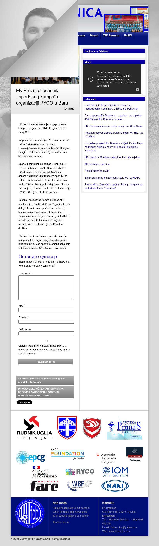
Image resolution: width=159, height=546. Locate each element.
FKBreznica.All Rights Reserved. (51, 539)
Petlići (128, 35)
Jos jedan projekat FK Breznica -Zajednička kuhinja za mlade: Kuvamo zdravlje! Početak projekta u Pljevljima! (114, 146)
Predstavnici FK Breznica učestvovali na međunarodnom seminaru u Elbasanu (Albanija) (111, 106)
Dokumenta (78, 35)
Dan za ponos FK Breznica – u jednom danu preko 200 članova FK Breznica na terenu (113, 117)
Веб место (24, 329)
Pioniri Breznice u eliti (97, 171)
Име (21, 305)
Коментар (24, 273)
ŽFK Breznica (111, 35)
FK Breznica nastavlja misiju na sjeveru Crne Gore (113, 126)
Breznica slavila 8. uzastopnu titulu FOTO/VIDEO (112, 177)
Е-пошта (24, 317)
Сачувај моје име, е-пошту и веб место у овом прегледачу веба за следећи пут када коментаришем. (44, 349)
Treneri (94, 35)
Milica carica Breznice (97, 164)
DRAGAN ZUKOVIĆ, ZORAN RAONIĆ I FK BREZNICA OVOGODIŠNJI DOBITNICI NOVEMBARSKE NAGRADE (41, 392)
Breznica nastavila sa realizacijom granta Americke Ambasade (41, 380)
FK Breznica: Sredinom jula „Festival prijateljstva (112, 157)
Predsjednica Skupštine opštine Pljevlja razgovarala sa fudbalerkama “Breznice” (114, 186)
